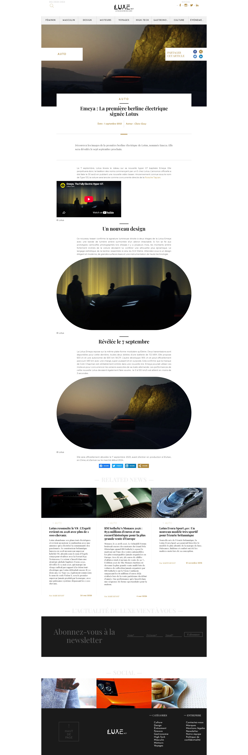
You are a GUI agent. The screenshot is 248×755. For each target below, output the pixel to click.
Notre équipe (193, 734)
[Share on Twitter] (195, 56)
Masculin (69, 20)
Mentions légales (195, 728)
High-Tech (142, 20)
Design (87, 20)
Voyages (124, 20)
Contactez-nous (194, 722)
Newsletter (192, 731)
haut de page (69, 734)
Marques (191, 725)
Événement (197, 20)
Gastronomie (162, 20)
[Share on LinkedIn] (201, 56)
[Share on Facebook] (195, 51)
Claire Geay (140, 124)
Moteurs (105, 20)
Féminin (51, 20)
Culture (179, 20)
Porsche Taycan (152, 177)
